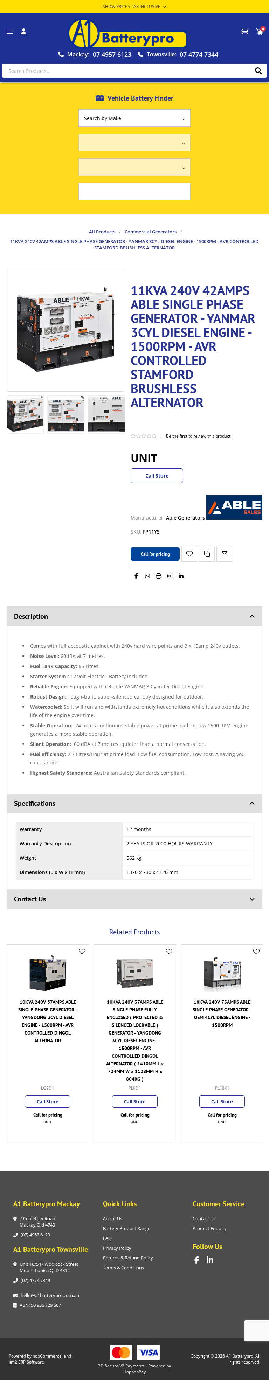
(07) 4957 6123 (35, 1234)
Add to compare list (207, 554)
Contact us (204, 1218)
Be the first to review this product (198, 436)
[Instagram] (169, 576)
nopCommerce (47, 1356)
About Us (112, 1218)
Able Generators (185, 517)
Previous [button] (14, 924)
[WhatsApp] (147, 576)
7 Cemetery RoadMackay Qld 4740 (37, 1221)
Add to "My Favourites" (189, 554)
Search (258, 70)
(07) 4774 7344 (35, 1280)
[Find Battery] (244, 31)
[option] (25, 414)
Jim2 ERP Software (26, 1362)
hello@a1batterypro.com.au (50, 1295)
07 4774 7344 (199, 54)
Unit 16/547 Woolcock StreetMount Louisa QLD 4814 (49, 1267)
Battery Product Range (126, 1228)
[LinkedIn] (181, 576)
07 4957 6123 (112, 54)
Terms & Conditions (123, 1267)
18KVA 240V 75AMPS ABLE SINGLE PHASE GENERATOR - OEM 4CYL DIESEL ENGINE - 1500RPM (222, 1013)
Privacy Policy (117, 1248)
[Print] (158, 576)
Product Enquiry (210, 1228)
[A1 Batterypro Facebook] (200, 1260)
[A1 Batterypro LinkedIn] (213, 1260)
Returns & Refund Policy (128, 1258)
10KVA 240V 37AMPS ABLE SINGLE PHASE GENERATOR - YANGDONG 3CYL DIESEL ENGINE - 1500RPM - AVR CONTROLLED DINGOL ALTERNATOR (47, 1021)
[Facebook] (136, 576)
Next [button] (255, 924)
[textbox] (134, 71)
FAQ (107, 1238)
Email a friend (224, 554)
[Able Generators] (234, 517)
